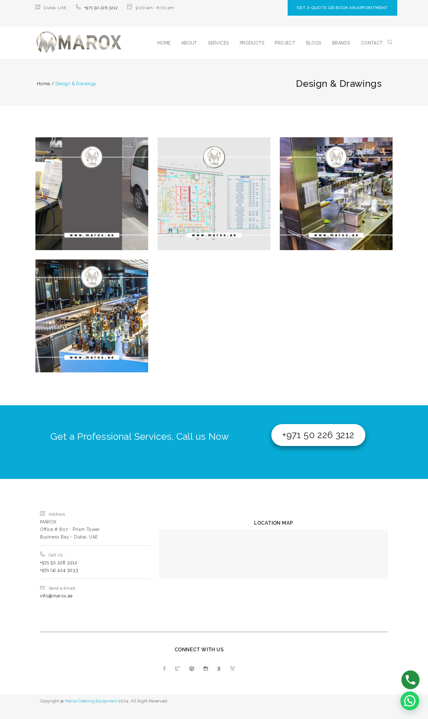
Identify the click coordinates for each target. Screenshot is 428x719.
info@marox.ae (56, 595)
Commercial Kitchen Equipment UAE (336, 188)
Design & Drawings (65, 206)
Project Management (360, 205)
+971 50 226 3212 (101, 7)
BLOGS (313, 42)
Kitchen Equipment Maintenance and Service (92, 185)
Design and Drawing (213, 184)
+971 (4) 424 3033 (59, 570)
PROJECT (285, 42)
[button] (409, 700)
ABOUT (189, 42)
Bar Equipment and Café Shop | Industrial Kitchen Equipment (92, 311)
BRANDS (341, 42)
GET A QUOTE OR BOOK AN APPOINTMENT (342, 7)
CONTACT (372, 42)
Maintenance (227, 196)
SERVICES (218, 42)
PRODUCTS (252, 42)
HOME (164, 42)
